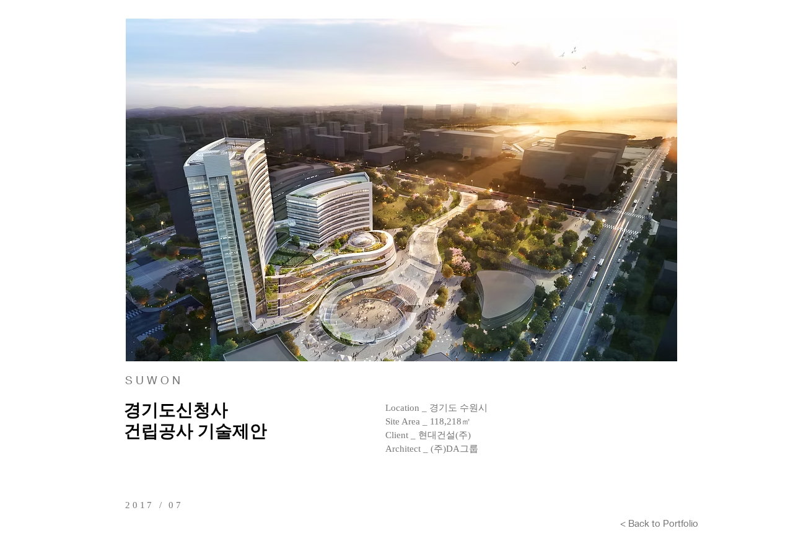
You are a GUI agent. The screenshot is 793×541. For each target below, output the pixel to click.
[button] (401, 190)
